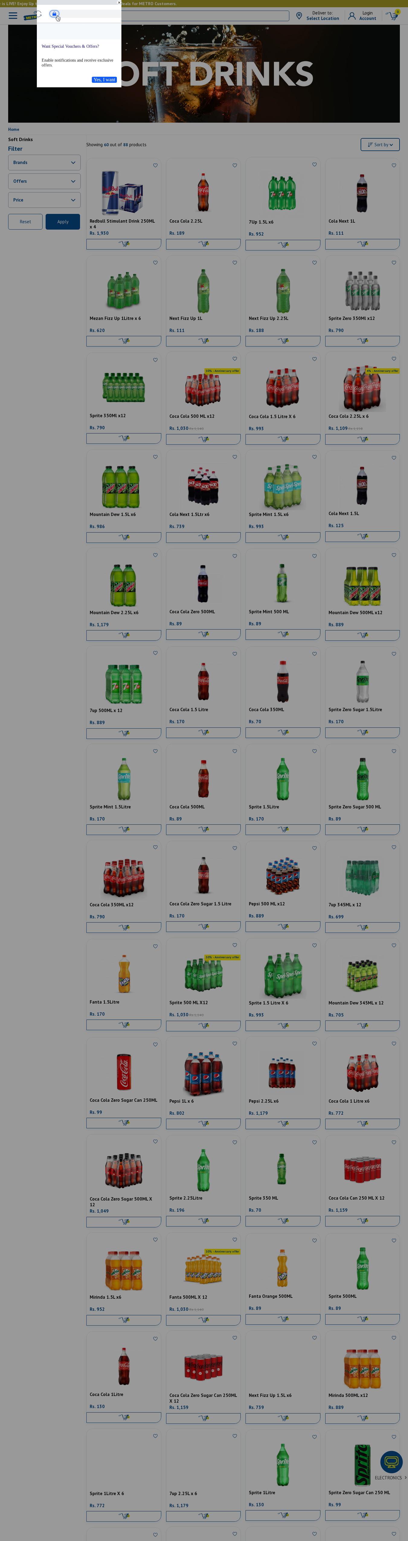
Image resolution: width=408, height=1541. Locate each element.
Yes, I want (104, 79)
